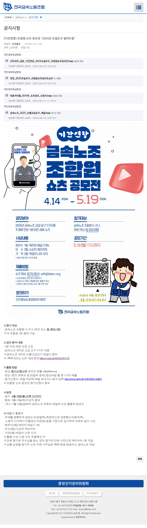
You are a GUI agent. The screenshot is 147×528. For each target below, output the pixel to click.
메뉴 (138, 10)
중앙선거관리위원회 (73, 483)
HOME (8, 17)
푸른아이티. (80, 517)
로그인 (52, 493)
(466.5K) (36, 96)
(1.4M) (35, 78)
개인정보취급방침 (12, 55)
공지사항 (35, 17)
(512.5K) (35, 113)
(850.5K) (47, 61)
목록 (140, 459)
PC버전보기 (92, 493)
